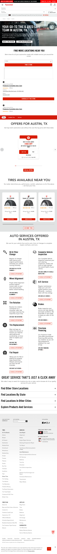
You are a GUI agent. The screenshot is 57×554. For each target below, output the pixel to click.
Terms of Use (10, 538)
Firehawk (4, 468)
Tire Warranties (6, 484)
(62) (12, 111)
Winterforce (5, 450)
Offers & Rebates (6, 517)
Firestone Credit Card (7, 512)
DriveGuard (5, 448)
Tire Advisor (5, 481)
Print (33, 152)
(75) (33, 207)
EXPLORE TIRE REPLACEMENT (13, 343)
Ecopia (4, 455)
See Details (28, 155)
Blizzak (4, 437)
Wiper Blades (23, 482)
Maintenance (23, 520)
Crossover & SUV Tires (7, 494)
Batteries (22, 459)
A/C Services (23, 457)
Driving (21, 522)
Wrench (4, 528)
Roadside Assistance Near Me (9, 522)
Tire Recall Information (7, 489)
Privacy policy (31, 551)
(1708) (52, 207)
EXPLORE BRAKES (42, 320)
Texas (8, 18)
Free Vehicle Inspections (26, 467)
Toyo (3, 473)
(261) (15, 207)
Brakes (21, 437)
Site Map (4, 538)
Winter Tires (5, 497)
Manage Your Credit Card (48, 433)
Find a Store (51, 61)
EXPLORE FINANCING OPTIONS (43, 349)
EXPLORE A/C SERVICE (44, 296)
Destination (5, 442)
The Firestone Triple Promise (9, 525)
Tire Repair (22, 445)
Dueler (4, 463)
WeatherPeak (5, 445)
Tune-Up (22, 462)
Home (4, 18)
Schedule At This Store (28, 99)
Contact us (4, 420)
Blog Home (22, 504)
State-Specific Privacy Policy (29, 540)
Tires (21, 507)
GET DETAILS (45, 15)
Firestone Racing (6, 486)
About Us (4, 504)
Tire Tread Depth (6, 491)
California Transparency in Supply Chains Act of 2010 (12, 540)
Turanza (4, 458)
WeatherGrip (5, 453)
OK (49, 548)
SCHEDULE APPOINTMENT (16, 274)
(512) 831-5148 (6, 94)
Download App (45, 441)
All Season (4, 440)
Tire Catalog (5, 479)
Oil (20, 470)
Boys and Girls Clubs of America (10, 507)
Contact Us (5, 510)
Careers (28, 538)
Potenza (4, 461)
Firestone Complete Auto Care (12, 86)
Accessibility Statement (36, 538)
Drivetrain (22, 465)
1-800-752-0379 (52, 12)
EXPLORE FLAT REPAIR (15, 368)
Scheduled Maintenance (26, 476)
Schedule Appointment (8, 520)
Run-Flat (4, 466)
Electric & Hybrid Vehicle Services (28, 454)
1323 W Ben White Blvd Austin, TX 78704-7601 (13, 91)
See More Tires (28, 228)
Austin (13, 18)
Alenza (4, 435)
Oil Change (22, 517)
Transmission (23, 479)
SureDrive (4, 471)
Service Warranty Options (26, 533)
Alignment (22, 435)
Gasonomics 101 (6, 515)
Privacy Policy (16, 538)
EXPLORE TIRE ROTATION (15, 317)
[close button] (55, 547)
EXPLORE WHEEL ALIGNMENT (13, 293)
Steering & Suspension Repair (27, 442)
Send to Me (24, 152)
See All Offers (28, 170)
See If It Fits (10, 219)
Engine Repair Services (25, 440)
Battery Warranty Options (26, 530)
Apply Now (46, 431)
